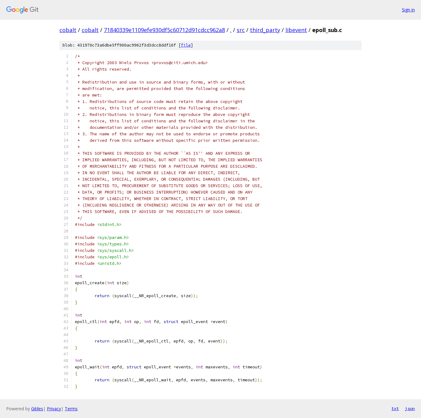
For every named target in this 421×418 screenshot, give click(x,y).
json (410, 408)
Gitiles (37, 409)
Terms (71, 409)
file (186, 45)
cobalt (67, 30)
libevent (296, 30)
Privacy (54, 409)
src (241, 30)
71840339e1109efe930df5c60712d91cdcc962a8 (164, 30)
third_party (265, 30)
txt (395, 408)
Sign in (408, 10)
